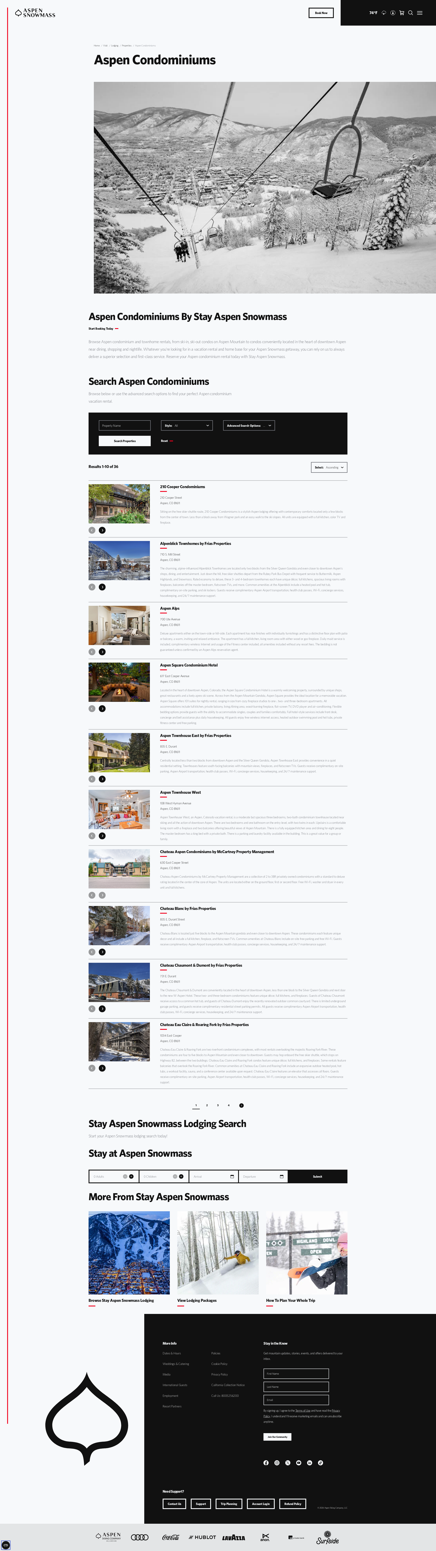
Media (166, 1374)
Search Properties (125, 441)
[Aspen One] (108, 1537)
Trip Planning (229, 1504)
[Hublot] (202, 1537)
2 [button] (207, 1105)
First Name (273, 1373)
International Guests (175, 1385)
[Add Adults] (131, 1176)
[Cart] (401, 12)
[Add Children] (181, 1176)
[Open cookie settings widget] (6, 1545)
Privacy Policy (219, 1374)
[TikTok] (320, 1462)
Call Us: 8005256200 (225, 1396)
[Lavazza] (233, 1537)
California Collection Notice (228, 1385)
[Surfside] (327, 1537)
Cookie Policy (219, 1364)
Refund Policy (292, 1504)
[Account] (393, 12)
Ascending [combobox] (326, 467)
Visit (105, 45)
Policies (215, 1353)
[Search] (410, 12)
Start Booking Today (101, 328)
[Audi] (140, 1537)
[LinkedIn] (309, 1462)
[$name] (266, 1462)
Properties (126, 45)
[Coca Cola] (171, 1537)
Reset (164, 441)
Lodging (115, 45)
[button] (241, 1105)
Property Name (111, 425)
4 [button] (229, 1105)
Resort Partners (172, 1406)
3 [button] (218, 1105)
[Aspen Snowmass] (35, 13)
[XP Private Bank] (296, 1537)
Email (270, 1400)
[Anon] (265, 1537)
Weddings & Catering (176, 1364)
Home (97, 45)
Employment (170, 1396)
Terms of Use (302, 1410)
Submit (317, 1176)
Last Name (273, 1386)
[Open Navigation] (419, 13)
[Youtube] (298, 1462)
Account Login (261, 1504)
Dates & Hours (172, 1353)
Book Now (321, 13)
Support (201, 1504)
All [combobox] (171, 425)
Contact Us (174, 1504)
